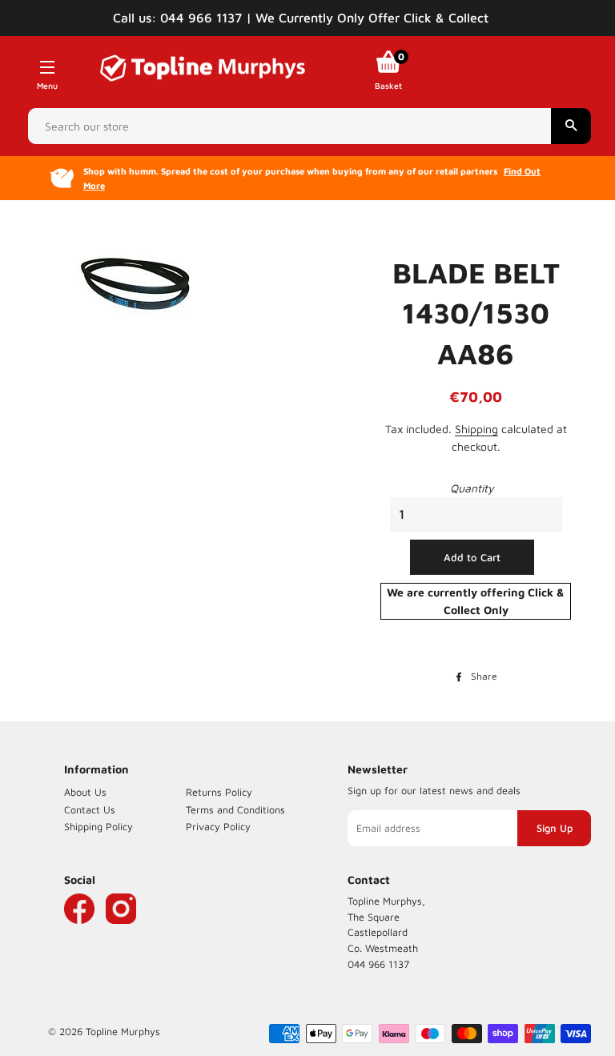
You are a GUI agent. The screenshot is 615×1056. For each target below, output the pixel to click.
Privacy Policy (218, 827)
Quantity (472, 488)
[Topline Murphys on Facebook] (79, 932)
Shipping (476, 429)
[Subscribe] (554, 828)
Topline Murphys (123, 1032)
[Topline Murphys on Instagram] (121, 932)
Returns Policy (219, 792)
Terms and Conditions (235, 810)
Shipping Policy (98, 827)
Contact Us (89, 810)
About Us (85, 792)
